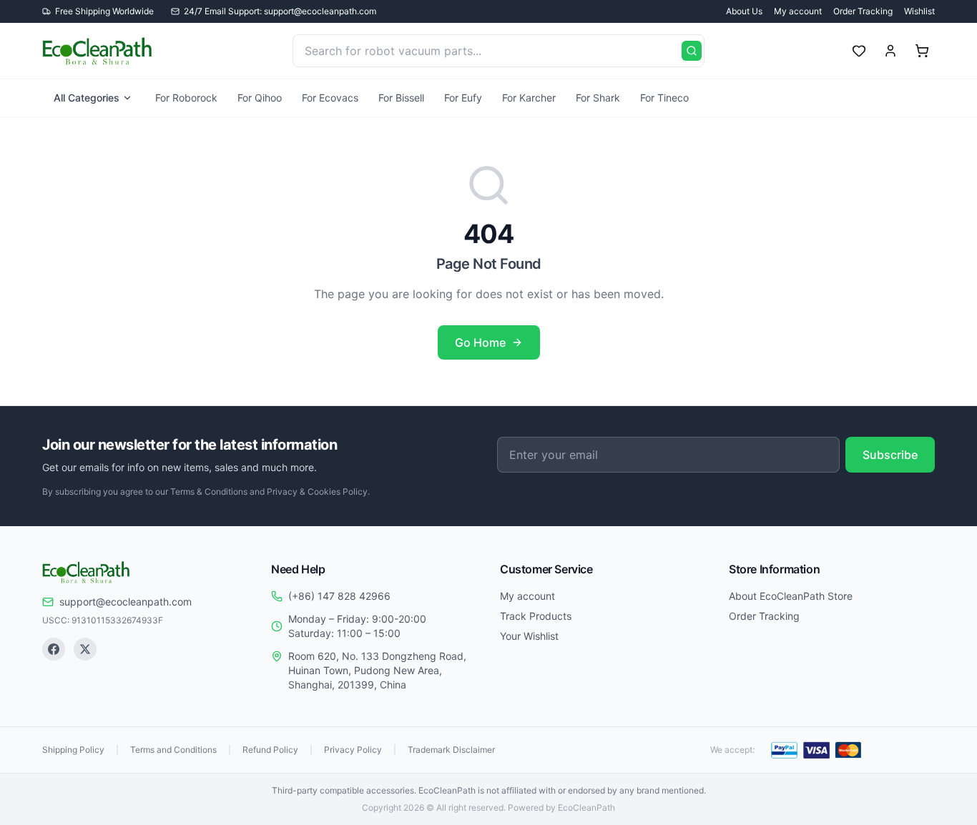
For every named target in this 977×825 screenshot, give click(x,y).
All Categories (86, 98)
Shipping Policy (73, 749)
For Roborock (186, 98)
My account (798, 11)
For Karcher (529, 98)
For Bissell (401, 98)
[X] (85, 649)
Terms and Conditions (173, 749)
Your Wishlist (529, 636)
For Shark (598, 98)
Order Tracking (863, 11)
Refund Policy (270, 749)
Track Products (535, 616)
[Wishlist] (859, 51)
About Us (744, 11)
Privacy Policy (353, 749)
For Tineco (664, 98)
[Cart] (922, 51)
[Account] (890, 51)
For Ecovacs (330, 98)
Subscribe (890, 455)
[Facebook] (53, 649)
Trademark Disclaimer (451, 749)
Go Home (480, 342)
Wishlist (919, 11)
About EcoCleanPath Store (791, 596)
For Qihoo (259, 98)
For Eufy (463, 98)
